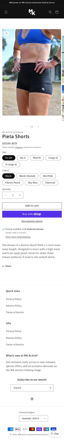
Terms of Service (15, 312)
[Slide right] (38, 126)
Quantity (6, 189)
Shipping (19, 147)
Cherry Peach (12, 182)
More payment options (32, 221)
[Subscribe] (50, 387)
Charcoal (50, 182)
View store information (18, 237)
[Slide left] (25, 126)
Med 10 (37, 157)
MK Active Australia (27, 434)
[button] (6, 12)
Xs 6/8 (8, 157)
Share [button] (8, 266)
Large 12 (53, 157)
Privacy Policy (13, 299)
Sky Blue (33, 182)
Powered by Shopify (45, 434)
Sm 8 (22, 157)
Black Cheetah (27, 176)
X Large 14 (11, 164)
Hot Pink (48, 176)
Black (8, 176)
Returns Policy (14, 305)
